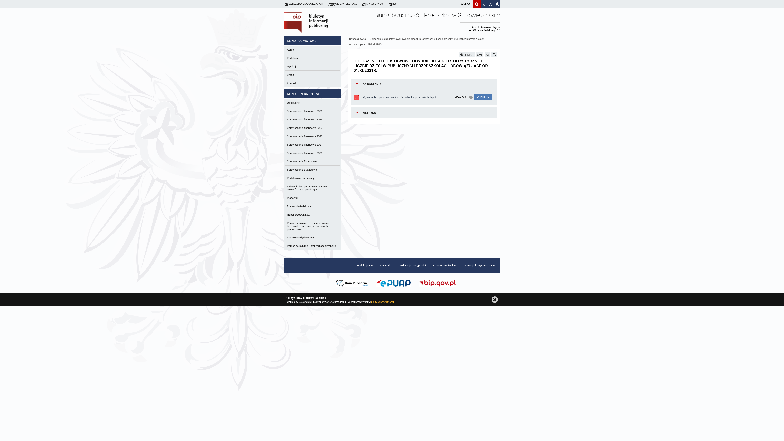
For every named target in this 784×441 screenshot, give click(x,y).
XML (480, 54)
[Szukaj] (477, 4)
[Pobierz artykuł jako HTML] (487, 54)
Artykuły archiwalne (444, 265)
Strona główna (357, 38)
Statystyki (385, 265)
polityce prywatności (382, 302)
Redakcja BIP (365, 265)
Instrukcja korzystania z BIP (479, 265)
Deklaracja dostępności (412, 265)
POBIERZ (485, 97)
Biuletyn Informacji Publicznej (317, 22)
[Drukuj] (494, 54)
